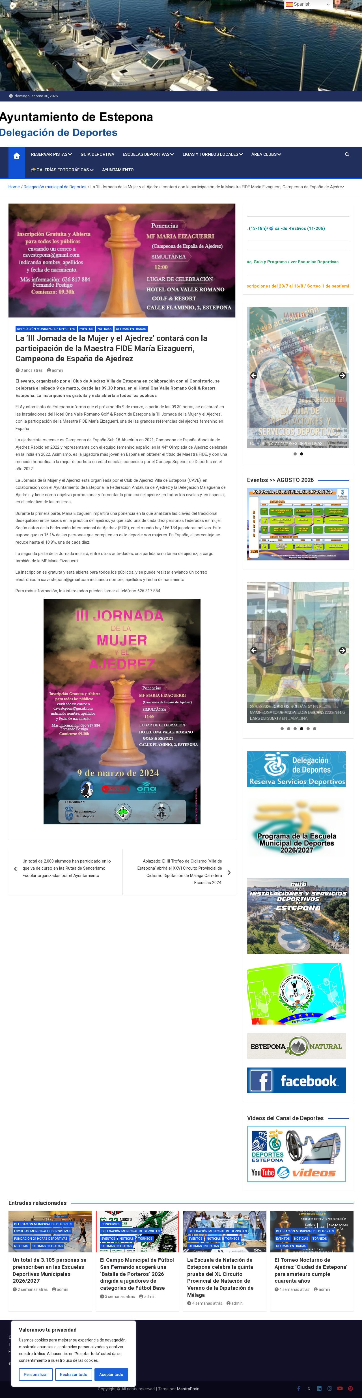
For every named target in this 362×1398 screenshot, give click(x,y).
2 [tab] (301, 453)
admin (57, 370)
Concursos (111, 1224)
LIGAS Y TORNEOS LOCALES (210, 154)
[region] (73, 1354)
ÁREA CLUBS (264, 154)
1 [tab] (295, 453)
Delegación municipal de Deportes (46, 329)
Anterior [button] (254, 376)
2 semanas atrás (33, 1289)
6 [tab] (314, 728)
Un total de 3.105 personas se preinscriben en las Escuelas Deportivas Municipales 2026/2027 (50, 1270)
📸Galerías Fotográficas (60, 169)
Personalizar (36, 1374)
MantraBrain (188, 1388)
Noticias (105, 329)
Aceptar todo (111, 1374)
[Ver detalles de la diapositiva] (298, 377)
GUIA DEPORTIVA (97, 154)
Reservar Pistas (49, 154)
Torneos (145, 1239)
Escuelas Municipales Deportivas (42, 1231)
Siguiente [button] (342, 376)
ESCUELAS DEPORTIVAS (146, 154)
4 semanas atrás (207, 1303)
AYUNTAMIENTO (118, 169)
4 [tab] (301, 728)
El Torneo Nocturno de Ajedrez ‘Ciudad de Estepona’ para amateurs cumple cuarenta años (311, 1270)
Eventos (86, 329)
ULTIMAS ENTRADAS (131, 329)
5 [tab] (308, 728)
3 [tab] (295, 728)
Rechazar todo (73, 1374)
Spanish (302, 4)
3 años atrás (32, 370)
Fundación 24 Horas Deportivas (41, 1239)
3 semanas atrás (120, 1296)
